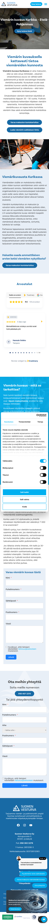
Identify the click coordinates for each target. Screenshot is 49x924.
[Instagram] (24, 825)
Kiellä (24, 507)
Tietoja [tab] (40, 422)
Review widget (17, 361)
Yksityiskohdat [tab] (24, 422)
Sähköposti (11, 601)
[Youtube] (31, 825)
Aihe (4, 725)
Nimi (8, 578)
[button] (45, 4)
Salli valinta (24, 499)
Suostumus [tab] (8, 422)
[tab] (10, 352)
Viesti (8, 624)
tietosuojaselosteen (27, 649)
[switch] (43, 468)
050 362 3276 (26, 843)
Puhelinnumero (12, 589)
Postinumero (11, 612)
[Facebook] (18, 825)
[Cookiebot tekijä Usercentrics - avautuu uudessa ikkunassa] (36, 415)
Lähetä (11, 657)
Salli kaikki (24, 492)
